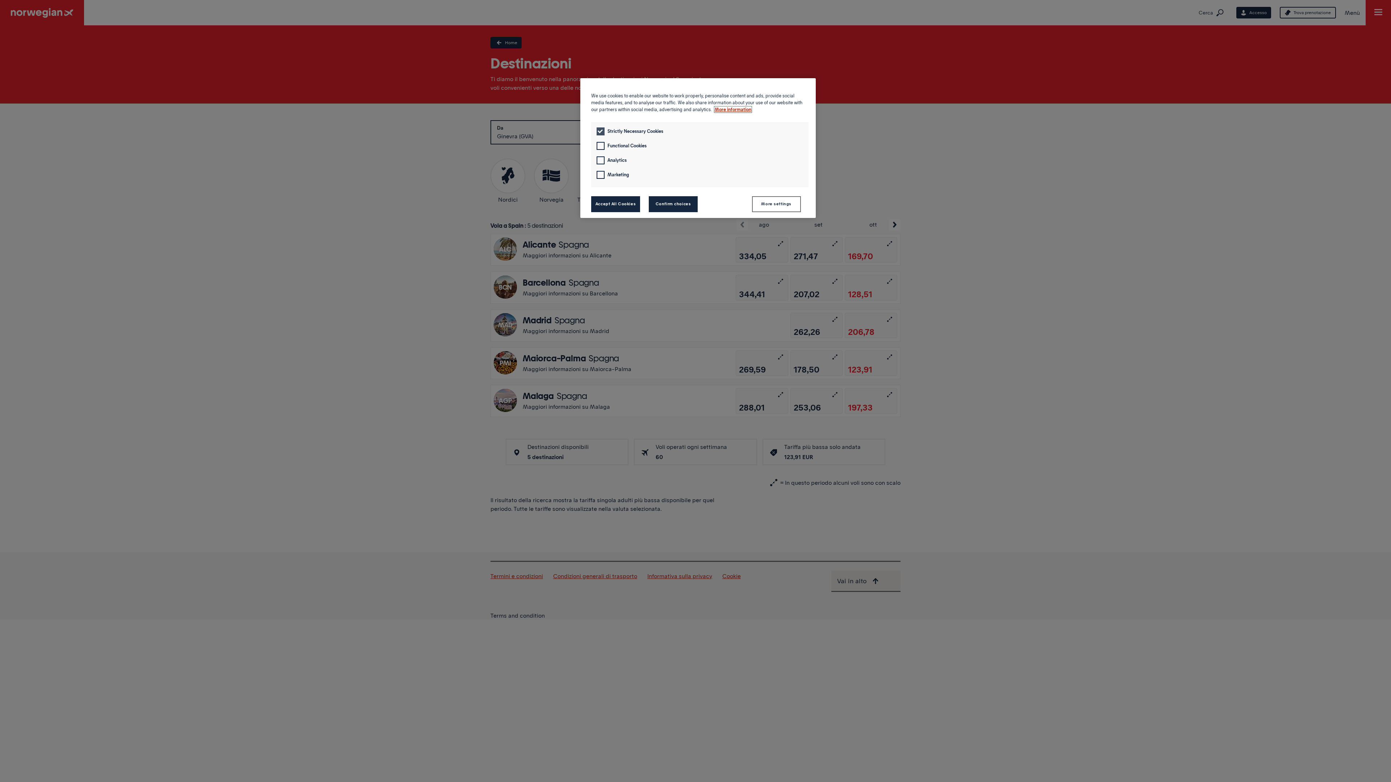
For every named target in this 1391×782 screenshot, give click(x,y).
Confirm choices (673, 203)
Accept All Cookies (616, 203)
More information (733, 109)
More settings (776, 203)
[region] (698, 148)
